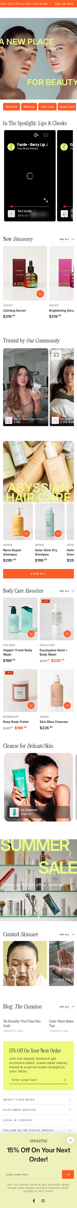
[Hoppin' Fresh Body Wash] (20, 618)
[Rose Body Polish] (20, 690)
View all (38, 573)
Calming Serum (14, 310)
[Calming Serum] (25, 273)
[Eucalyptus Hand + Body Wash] (57, 618)
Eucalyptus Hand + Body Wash (54, 652)
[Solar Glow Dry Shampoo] (50, 521)
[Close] (70, 1140)
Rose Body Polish (16, 722)
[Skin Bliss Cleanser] (57, 690)
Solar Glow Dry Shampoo (46, 552)
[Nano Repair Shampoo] (18, 521)
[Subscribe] (65, 1079)
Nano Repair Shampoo (12, 552)
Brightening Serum (63, 310)
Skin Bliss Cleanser (54, 722)
